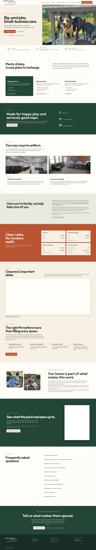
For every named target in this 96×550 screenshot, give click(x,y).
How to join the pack (11, 93)
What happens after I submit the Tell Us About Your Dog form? (58, 459)
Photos (63, 2)
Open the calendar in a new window (12, 316)
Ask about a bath (68, 93)
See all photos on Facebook (13, 430)
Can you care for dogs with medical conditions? (54, 467)
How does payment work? (49, 496)
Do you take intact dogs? (49, 476)
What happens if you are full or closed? (52, 488)
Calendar (53, 2)
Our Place (58, 2)
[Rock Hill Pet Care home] (10, 2)
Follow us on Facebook (78, 540)
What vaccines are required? (50, 471)
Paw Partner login (77, 539)
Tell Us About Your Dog (86, 2)
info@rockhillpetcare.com (58, 527)
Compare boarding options (41, 93)
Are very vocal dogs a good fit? (51, 455)
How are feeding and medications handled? (53, 484)
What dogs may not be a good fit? (51, 463)
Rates (48, 2)
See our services (20, 31)
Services (43, 2)
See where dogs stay (12, 125)
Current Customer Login (75, 2)
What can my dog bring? (49, 492)
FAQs (68, 2)
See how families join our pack (58, 217)
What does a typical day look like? (51, 480)
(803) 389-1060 (49, 527)
